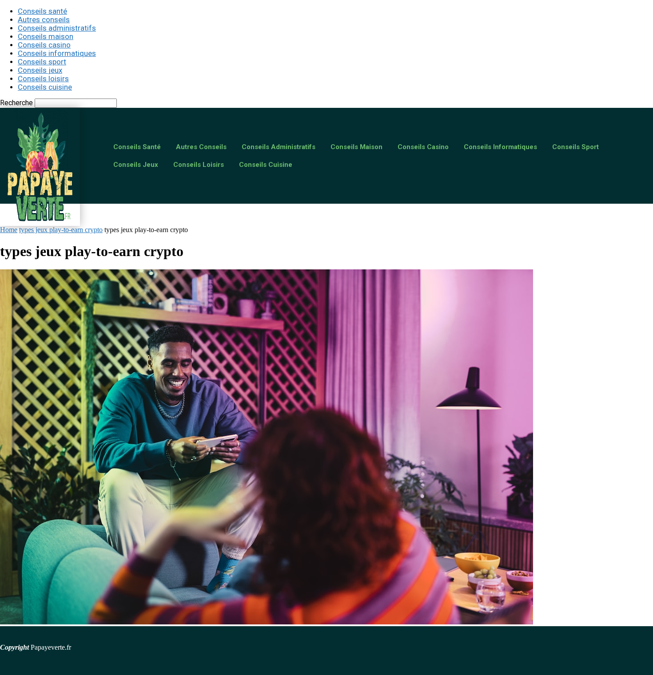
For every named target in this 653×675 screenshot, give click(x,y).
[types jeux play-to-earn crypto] (266, 622)
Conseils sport (42, 61)
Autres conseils (44, 19)
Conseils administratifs (57, 28)
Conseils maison (45, 36)
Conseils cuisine (45, 87)
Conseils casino (44, 44)
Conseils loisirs (43, 78)
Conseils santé (42, 11)
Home (8, 229)
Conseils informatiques (57, 53)
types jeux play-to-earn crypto (61, 229)
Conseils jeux (40, 70)
